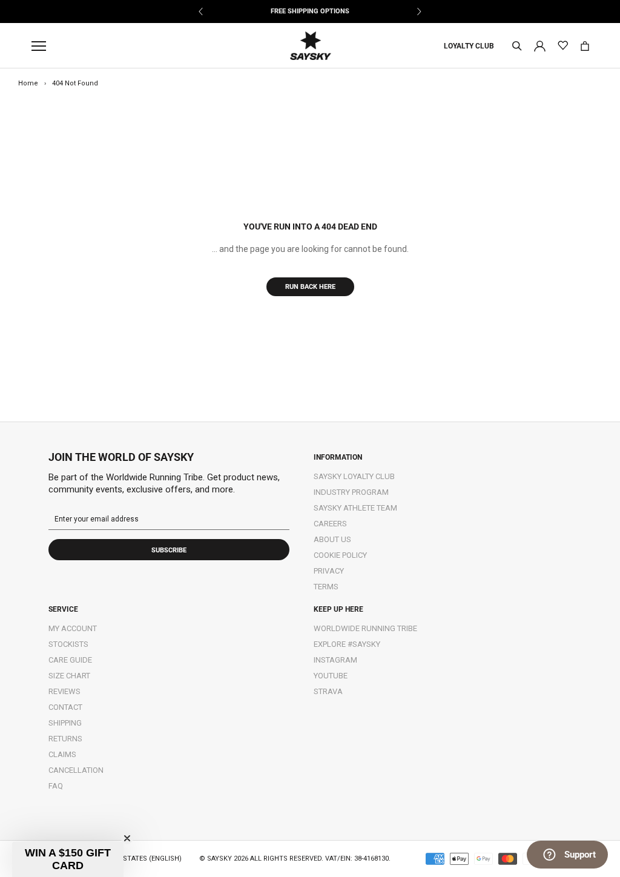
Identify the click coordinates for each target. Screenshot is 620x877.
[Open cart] (585, 46)
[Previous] (201, 11)
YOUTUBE (331, 675)
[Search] (517, 46)
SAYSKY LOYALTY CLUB (354, 476)
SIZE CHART (69, 675)
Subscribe (168, 550)
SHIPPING (65, 722)
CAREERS (330, 523)
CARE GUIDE (70, 659)
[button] (68, 859)
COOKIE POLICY (340, 555)
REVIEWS (64, 691)
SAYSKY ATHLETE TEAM (355, 507)
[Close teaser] (127, 838)
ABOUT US (332, 539)
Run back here (310, 287)
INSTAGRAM (335, 659)
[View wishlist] (563, 46)
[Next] (418, 11)
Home (28, 83)
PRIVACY (329, 570)
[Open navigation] (41, 46)
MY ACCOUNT (72, 628)
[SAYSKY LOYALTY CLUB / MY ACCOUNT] (540, 45)
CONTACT (65, 707)
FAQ (55, 785)
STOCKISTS (68, 644)
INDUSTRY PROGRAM (351, 492)
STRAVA (328, 691)
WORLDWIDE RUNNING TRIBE (365, 628)
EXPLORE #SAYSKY (347, 644)
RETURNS (65, 738)
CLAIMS (62, 754)
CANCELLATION (76, 770)
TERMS (326, 586)
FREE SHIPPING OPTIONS (310, 11)
